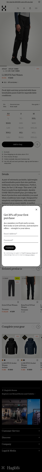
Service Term (30, 253)
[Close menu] (36, 209)
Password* (8, 240)
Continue (10, 248)
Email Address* (10, 234)
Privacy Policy (30, 255)
